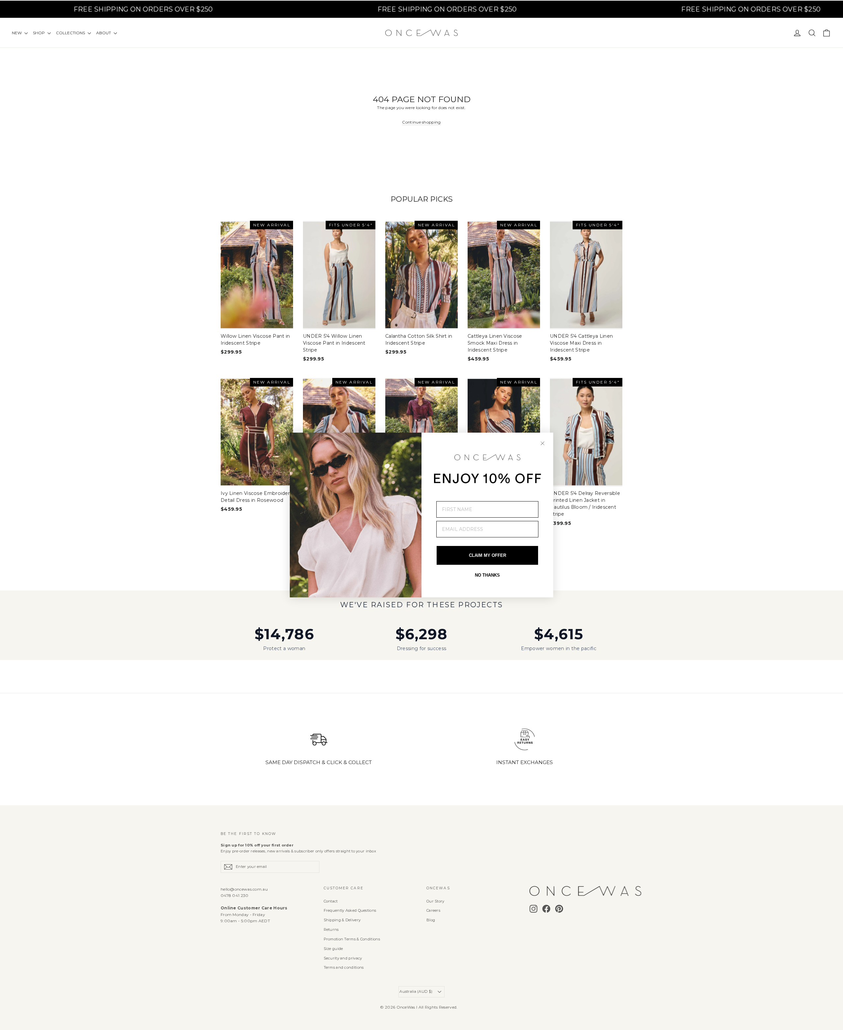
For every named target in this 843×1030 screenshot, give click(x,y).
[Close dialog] (542, 443)
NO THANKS (487, 575)
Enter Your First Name (468, 496)
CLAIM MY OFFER (487, 555)
